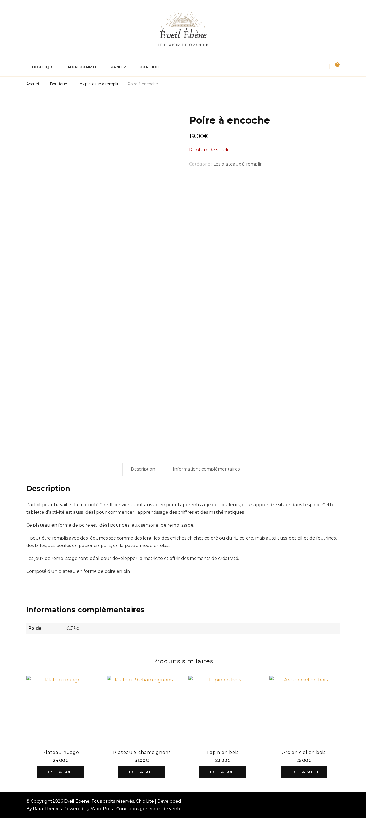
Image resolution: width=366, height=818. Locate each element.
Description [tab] (143, 469)
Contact (149, 67)
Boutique (43, 67)
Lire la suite (60, 771)
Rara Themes (47, 808)
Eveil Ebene (76, 801)
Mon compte (83, 67)
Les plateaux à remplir (237, 164)
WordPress (102, 808)
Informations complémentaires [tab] (206, 469)
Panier (118, 67)
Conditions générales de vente (149, 808)
